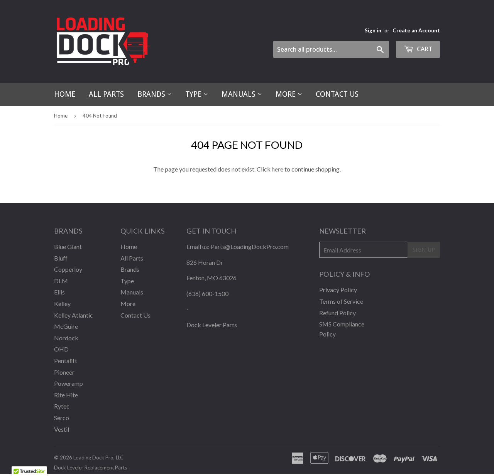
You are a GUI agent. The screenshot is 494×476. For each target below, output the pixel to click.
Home (64, 94)
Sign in (373, 30)
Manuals (239, 94)
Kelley (62, 303)
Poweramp (68, 383)
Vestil (61, 429)
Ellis (59, 292)
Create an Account (416, 30)
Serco (61, 417)
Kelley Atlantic (73, 315)
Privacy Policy (338, 289)
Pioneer (64, 372)
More (287, 94)
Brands (152, 94)
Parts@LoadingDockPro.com (250, 246)
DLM (61, 280)
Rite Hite (66, 395)
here (277, 169)
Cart (423, 49)
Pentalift (65, 360)
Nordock (66, 337)
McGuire (66, 326)
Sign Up (424, 249)
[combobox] (331, 49)
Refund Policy (337, 312)
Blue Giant (68, 246)
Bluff (61, 258)
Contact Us (337, 94)
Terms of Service (341, 301)
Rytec (61, 406)
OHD (61, 349)
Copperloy (68, 269)
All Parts (106, 94)
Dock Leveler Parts (211, 324)
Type (194, 94)
